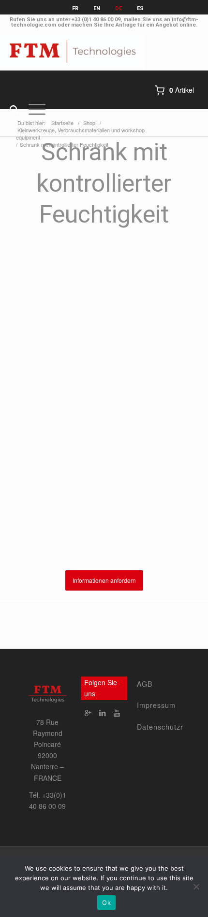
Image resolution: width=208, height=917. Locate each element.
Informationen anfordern (104, 580)
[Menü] (32, 109)
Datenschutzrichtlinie (160, 727)
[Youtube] (117, 712)
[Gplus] (88, 712)
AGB (145, 684)
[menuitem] (9, 109)
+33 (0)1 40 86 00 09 (96, 19)
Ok (106, 902)
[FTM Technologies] (83, 51)
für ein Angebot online (166, 25)
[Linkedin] (102, 712)
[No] (196, 886)
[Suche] (9, 109)
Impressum (156, 705)
